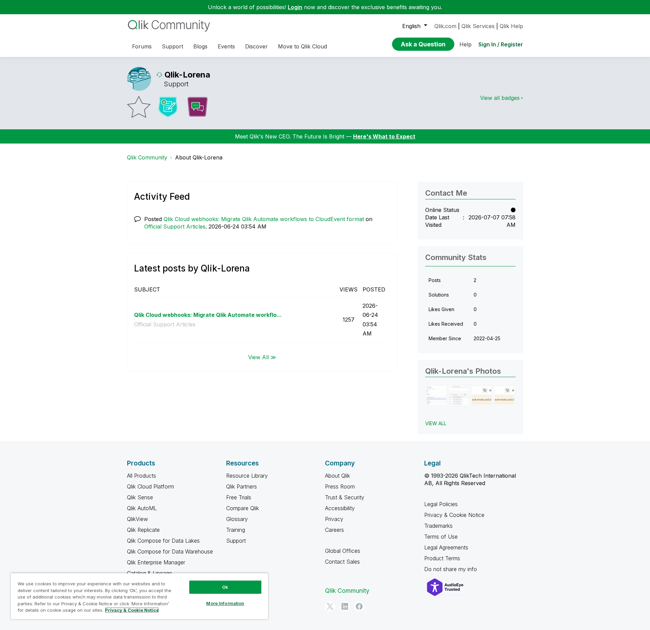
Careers (334, 529)
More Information (225, 603)
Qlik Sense (140, 497)
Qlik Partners (241, 486)
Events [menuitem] (226, 46)
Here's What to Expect (384, 136)
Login (295, 7)
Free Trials (238, 497)
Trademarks (438, 525)
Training (235, 529)
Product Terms (442, 558)
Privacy (334, 519)
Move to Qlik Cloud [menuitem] (302, 46)
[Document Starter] (168, 107)
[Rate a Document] (139, 107)
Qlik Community (147, 157)
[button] (436, 395)
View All (435, 423)
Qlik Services (478, 26)
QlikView (137, 519)
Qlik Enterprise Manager (156, 562)
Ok (225, 587)
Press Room (340, 486)
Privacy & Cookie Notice (454, 515)
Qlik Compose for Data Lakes (163, 540)
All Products (141, 475)
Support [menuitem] (172, 46)
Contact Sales (342, 561)
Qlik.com (445, 26)
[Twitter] (330, 606)
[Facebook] (359, 606)
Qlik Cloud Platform (150, 486)
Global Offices (342, 550)
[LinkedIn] (345, 606)
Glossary (237, 519)
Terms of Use (441, 536)
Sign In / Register (500, 44)
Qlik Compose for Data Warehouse (170, 551)
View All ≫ (262, 357)
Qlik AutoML (142, 508)
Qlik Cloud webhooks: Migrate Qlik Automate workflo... (208, 314)
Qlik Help (511, 26)
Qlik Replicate (143, 529)
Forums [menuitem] (142, 46)
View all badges (500, 97)
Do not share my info (451, 569)
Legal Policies (441, 504)
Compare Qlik (242, 508)
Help (465, 44)
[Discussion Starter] (197, 107)
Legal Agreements (446, 547)
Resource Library (247, 475)
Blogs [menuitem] (200, 46)
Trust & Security (344, 497)
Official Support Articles (174, 226)
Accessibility (340, 508)
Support (236, 540)
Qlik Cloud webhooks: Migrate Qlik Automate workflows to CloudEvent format (264, 219)
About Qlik (337, 475)
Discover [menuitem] (256, 46)
